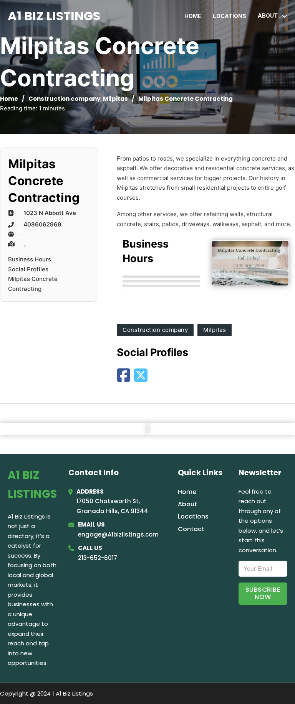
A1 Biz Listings (54, 16)
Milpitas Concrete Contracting (33, 283)
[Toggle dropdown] (284, 16)
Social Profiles (28, 269)
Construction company (64, 99)
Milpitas (115, 99)
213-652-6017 (97, 558)
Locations (229, 16)
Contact (191, 529)
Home (192, 16)
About (187, 504)
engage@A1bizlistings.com (118, 534)
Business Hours (29, 259)
